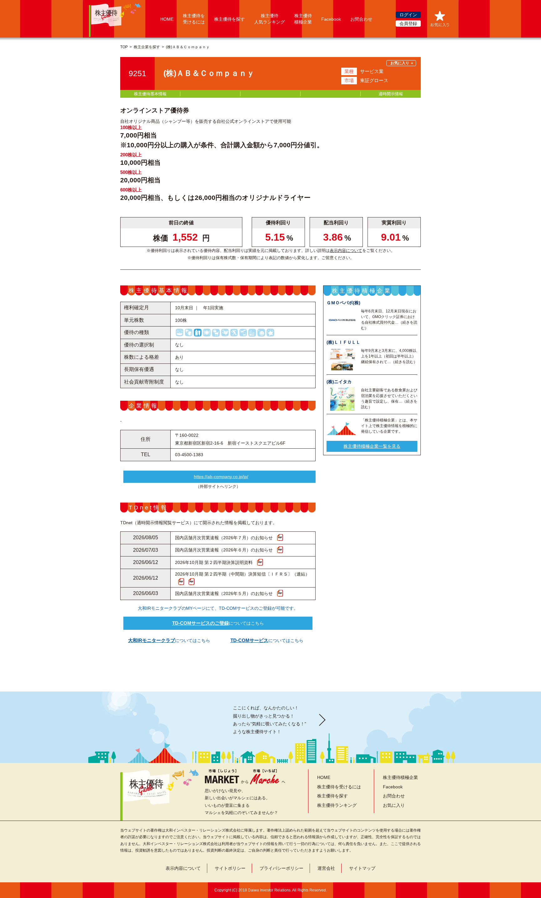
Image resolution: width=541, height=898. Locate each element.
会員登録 (408, 23)
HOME (166, 19)
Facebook (331, 19)
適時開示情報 (391, 93)
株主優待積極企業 (400, 777)
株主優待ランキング (337, 805)
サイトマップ (362, 868)
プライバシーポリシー (281, 868)
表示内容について (346, 250)
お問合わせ (361, 19)
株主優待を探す (229, 19)
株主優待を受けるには (339, 786)
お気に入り (394, 805)
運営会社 (326, 868)
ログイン (408, 14)
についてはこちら (218, 623)
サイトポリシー (230, 868)
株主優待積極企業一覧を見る (371, 446)
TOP (124, 47)
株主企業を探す (147, 47)
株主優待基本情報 (150, 93)
